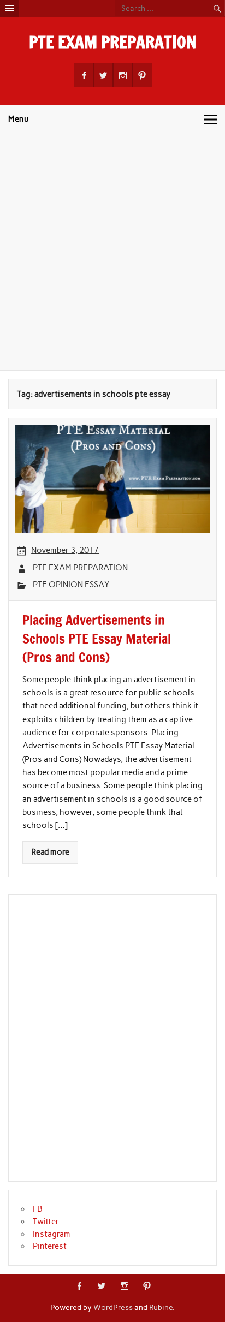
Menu (18, 119)
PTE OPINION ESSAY (71, 584)
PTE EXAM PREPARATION (113, 41)
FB (38, 1209)
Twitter (46, 1221)
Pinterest (50, 1246)
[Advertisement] (112, 252)
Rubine (161, 1307)
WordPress (113, 1307)
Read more (50, 852)
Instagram (51, 1234)
